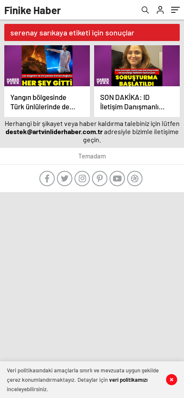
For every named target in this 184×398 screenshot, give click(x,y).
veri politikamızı (128, 379)
